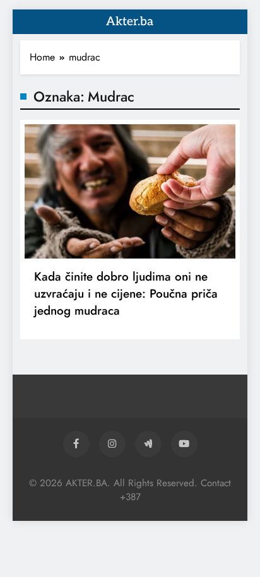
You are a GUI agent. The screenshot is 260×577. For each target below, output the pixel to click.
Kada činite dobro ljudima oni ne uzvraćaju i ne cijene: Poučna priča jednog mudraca (126, 293)
